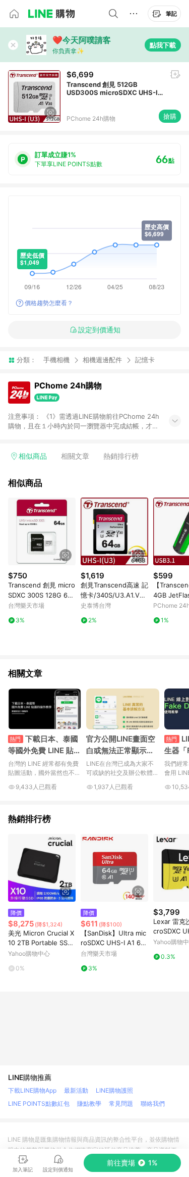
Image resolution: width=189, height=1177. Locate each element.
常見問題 (121, 1103)
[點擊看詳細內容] (42, 531)
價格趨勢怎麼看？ (49, 303)
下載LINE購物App (32, 1090)
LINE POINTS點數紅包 (39, 1103)
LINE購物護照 (114, 1090)
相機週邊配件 (102, 360)
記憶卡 (145, 360)
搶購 (169, 116)
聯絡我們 (153, 1103)
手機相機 (56, 360)
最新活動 (76, 1090)
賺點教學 (89, 1103)
